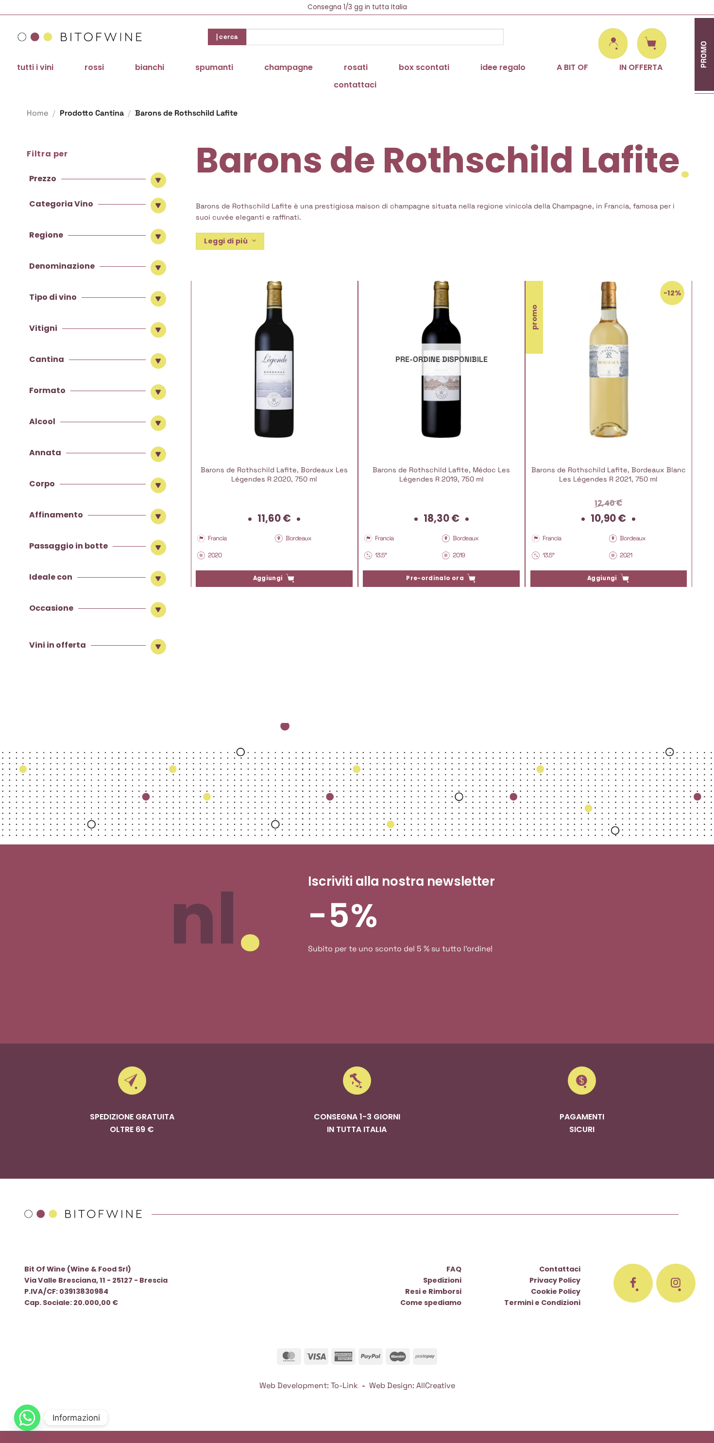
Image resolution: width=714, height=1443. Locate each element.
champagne (288, 67)
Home (37, 113)
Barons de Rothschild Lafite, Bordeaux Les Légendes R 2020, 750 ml (274, 474)
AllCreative (435, 1385)
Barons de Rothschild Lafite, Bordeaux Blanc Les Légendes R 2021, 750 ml (608, 474)
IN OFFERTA (641, 67)
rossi (94, 67)
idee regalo (503, 67)
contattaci (355, 84)
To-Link (344, 1385)
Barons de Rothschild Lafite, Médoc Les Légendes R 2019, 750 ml (441, 474)
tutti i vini (35, 67)
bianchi (149, 67)
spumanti (214, 67)
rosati (356, 67)
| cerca (227, 37)
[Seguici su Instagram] (676, 1283)
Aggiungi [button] (268, 578)
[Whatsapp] (27, 1418)
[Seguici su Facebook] (633, 1283)
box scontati (424, 67)
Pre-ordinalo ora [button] (435, 578)
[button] (613, 43)
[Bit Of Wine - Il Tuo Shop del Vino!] (80, 37)
